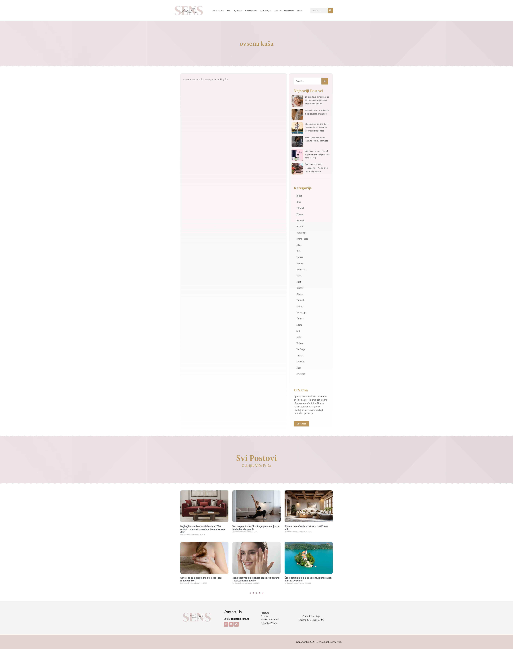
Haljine (299, 226)
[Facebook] (236, 624)
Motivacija (301, 269)
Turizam (300, 343)
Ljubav (238, 10)
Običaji (299, 287)
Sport (299, 324)
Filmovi (300, 208)
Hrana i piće (302, 238)
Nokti (299, 281)
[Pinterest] (231, 624)
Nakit (299, 275)
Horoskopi (301, 232)
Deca (298, 201)
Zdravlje (265, 10)
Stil (229, 10)
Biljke (299, 195)
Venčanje (300, 349)
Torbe (299, 337)
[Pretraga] (330, 10)
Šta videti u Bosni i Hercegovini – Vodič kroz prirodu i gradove (316, 167)
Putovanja (251, 10)
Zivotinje (300, 373)
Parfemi (300, 300)
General (300, 220)
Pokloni (300, 306)
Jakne (299, 244)
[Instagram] (226, 624)
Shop (300, 10)
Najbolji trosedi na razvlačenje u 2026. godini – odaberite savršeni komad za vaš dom (202, 529)
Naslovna (218, 10)
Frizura (299, 214)
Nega (298, 367)
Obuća (299, 294)
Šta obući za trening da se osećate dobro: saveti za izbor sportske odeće (317, 127)
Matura (299, 263)
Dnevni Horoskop (284, 10)
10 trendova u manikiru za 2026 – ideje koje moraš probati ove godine (317, 100)
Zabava (299, 355)
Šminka (300, 318)
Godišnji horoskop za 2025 (311, 619)
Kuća (298, 251)
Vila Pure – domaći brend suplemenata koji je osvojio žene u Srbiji (317, 154)
